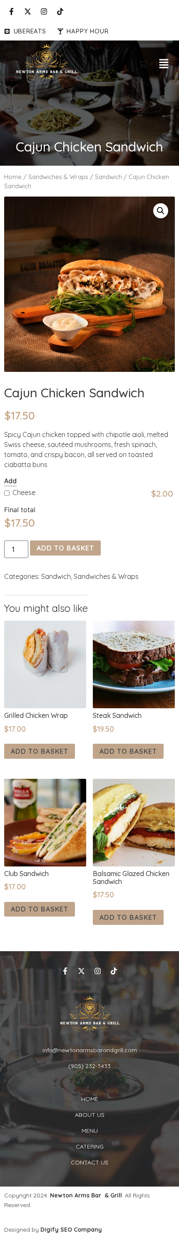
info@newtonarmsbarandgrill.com (89, 1050)
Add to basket (65, 548)
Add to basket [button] (39, 751)
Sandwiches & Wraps (58, 177)
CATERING (90, 1146)
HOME (89, 1099)
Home (13, 177)
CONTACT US (89, 1162)
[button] (164, 64)
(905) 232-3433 (89, 1066)
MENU (90, 1130)
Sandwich (108, 177)
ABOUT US (89, 1115)
